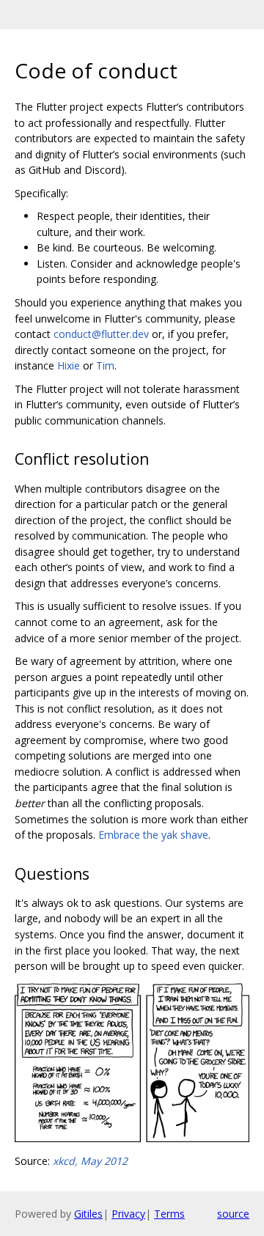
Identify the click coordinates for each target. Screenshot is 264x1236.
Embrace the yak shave (153, 835)
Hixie (68, 365)
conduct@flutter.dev (101, 334)
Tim (105, 365)
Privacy (128, 1214)
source (233, 1214)
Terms (169, 1214)
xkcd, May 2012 (90, 1161)
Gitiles (88, 1214)
